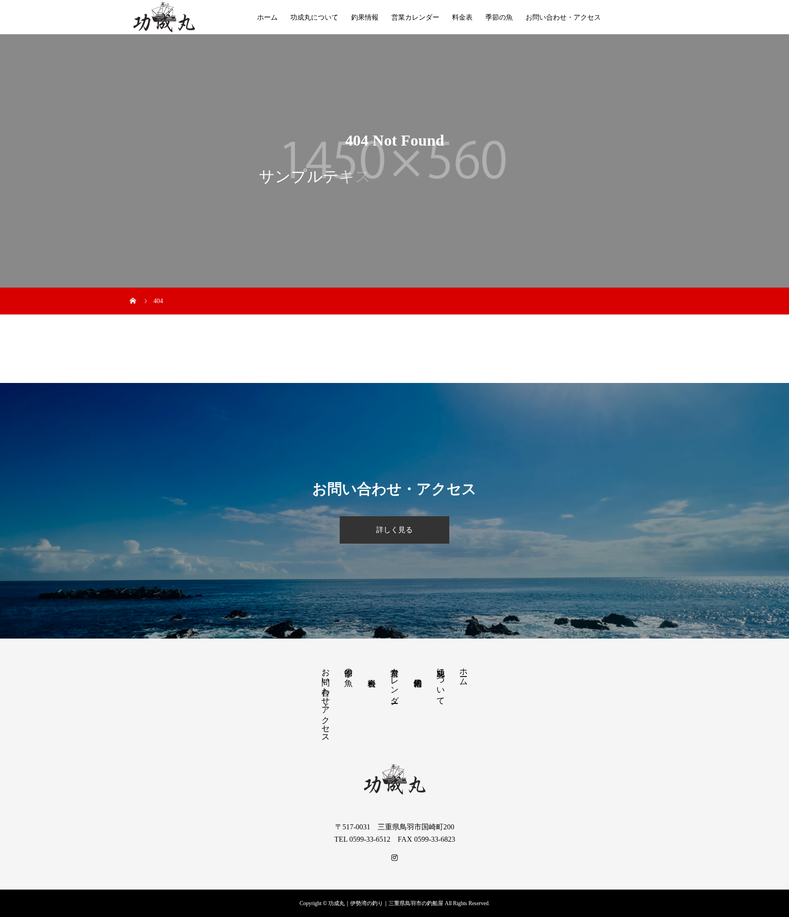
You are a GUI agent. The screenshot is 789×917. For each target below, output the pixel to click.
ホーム (267, 17)
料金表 (462, 17)
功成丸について (314, 17)
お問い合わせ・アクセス (563, 17)
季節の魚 (499, 17)
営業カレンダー (415, 17)
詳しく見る (394, 530)
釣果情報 (365, 17)
